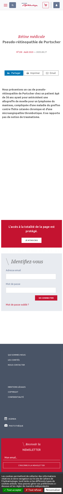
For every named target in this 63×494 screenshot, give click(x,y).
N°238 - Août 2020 (24, 52)
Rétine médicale (31, 36)
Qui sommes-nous (17, 355)
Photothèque (16, 426)
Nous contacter (16, 365)
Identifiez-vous (56, 5)
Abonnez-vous (45, 5)
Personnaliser (53, 490)
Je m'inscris (31, 240)
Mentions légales (17, 387)
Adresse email (13, 270)
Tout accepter (13, 490)
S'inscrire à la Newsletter (31, 465)
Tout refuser (34, 490)
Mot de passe (13, 284)
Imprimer (35, 73)
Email (53, 73)
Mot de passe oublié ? (17, 304)
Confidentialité (16, 397)
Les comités (14, 360)
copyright (13, 392)
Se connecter (46, 298)
